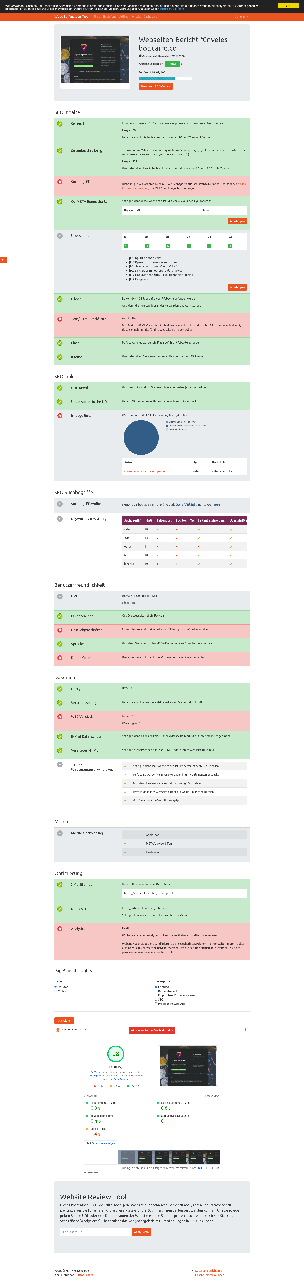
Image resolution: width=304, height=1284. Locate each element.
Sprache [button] (240, 16)
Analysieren (64, 1020)
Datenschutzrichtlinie (208, 1270)
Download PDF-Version (156, 86)
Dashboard (150, 16)
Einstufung (109, 16)
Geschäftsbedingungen (209, 1274)
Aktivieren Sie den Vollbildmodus (152, 1030)
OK (288, 5)
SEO (160, 999)
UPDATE (172, 64)
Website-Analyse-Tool (71, 16)
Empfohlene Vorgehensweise (176, 995)
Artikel (123, 16)
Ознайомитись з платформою (144, 471)
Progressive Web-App (171, 1003)
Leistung (163, 986)
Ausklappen (237, 221)
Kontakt (135, 16)
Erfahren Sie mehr (172, 9)
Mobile (62, 991)
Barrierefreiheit (167, 991)
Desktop (63, 986)
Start (97, 16)
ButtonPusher (84, 1274)
